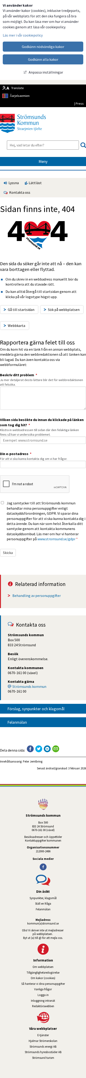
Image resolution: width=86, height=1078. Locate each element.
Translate (17, 88)
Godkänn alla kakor (43, 59)
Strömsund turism (56, 1057)
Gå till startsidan (21, 309)
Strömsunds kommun (29, 686)
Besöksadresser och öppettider (43, 837)
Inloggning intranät (56, 1000)
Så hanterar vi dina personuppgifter (43, 983)
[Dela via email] (55, 748)
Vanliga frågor (43, 989)
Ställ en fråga (43, 903)
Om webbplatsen (43, 967)
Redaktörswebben (43, 1006)
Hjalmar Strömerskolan (57, 1041)
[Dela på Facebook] (30, 748)
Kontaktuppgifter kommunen (43, 840)
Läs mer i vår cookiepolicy (23, 35)
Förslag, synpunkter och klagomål (35, 708)
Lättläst (35, 182)
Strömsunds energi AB (58, 1046)
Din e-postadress (15, 453)
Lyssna (13, 182)
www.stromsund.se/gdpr (56, 539)
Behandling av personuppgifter (36, 595)
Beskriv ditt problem (18, 375)
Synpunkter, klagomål (43, 898)
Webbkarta (16, 325)
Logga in (43, 995)
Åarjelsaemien (20, 96)
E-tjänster (61, 1035)
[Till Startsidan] (23, 134)
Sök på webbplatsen (64, 309)
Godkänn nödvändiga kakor (43, 46)
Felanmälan (17, 722)
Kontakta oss (19, 192)
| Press (79, 103)
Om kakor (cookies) (43, 978)
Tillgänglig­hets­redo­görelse (43, 972)
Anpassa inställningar (46, 72)
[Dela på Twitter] (38, 748)
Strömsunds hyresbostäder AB (55, 1052)
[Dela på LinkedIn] (47, 748)
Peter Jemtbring (32, 761)
